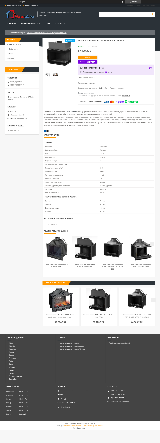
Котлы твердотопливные (69, 343)
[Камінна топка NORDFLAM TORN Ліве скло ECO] (85, 248)
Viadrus (12, 367)
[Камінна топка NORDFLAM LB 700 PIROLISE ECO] (57, 248)
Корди (11, 370)
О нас (47, 23)
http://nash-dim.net (17, 115)
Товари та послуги (17, 33)
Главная (12, 23)
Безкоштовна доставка (86, 83)
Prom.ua (92, 423)
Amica (11, 352)
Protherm (12, 358)
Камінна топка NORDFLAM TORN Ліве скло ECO (98, 316)
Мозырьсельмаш (15, 376)
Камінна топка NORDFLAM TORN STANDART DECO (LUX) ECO (113, 266)
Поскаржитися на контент (73, 426)
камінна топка (72, 112)
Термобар (13, 379)
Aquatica (12, 349)
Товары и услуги (29, 23)
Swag (11, 364)
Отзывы (11, 59)
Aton (11, 343)
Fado (11, 361)
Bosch (11, 355)
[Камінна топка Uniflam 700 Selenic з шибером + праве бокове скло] (60, 299)
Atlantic (12, 346)
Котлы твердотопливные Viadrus (72, 349)
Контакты (61, 23)
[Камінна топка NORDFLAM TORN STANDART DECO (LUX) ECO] (113, 248)
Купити (87, 57)
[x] (47, 131)
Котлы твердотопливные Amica (71, 346)
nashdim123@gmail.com (19, 118)
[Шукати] (152, 14)
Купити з (83, 62)
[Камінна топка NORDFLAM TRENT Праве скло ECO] (141, 248)
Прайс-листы (13, 49)
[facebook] (45, 131)
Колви (11, 373)
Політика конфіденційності (119, 343)
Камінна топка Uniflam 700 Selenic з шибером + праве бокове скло (60, 316)
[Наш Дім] (20, 14)
